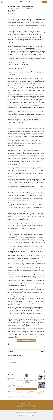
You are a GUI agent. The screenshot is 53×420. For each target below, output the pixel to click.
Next (42, 351)
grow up (20, 206)
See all (9, 397)
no (16, 45)
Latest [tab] (12, 371)
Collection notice (34, 412)
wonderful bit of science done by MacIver (21, 150)
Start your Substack (23, 415)
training (30, 206)
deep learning (34, 194)
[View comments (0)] (12, 14)
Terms (30, 412)
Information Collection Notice (26, 392)
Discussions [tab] (16, 371)
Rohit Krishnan (12, 10)
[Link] (6, 16)
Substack (21, 417)
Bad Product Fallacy (30, 48)
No (15, 45)
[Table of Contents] (1, 210)
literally (17, 251)
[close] (36, 374)
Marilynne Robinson (12, 19)
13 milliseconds (24, 133)
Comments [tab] (10, 358)
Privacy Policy (34, 392)
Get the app (32, 415)
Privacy (27, 412)
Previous (11, 351)
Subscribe (44, 1)
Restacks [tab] (14, 358)
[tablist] (12, 359)
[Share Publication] (40, 2)
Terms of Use (31, 391)
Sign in (49, 1)
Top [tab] (8, 371)
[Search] (38, 2)
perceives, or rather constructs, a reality (35, 130)
